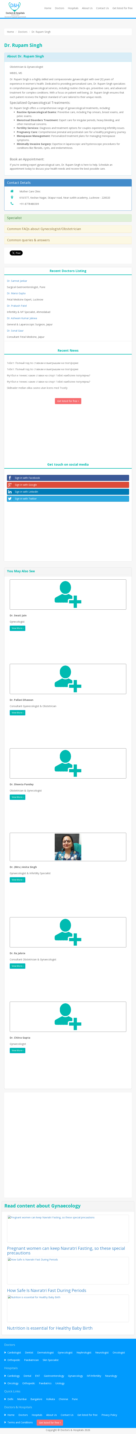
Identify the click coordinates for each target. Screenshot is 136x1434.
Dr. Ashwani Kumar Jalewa (22, 318)
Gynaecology (75, 1375)
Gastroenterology (54, 1375)
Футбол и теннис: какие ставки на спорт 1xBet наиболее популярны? (48, 375)
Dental (27, 1375)
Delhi (10, 1399)
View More (17, 628)
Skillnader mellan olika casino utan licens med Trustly (37, 388)
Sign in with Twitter (26, 498)
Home (47, 8)
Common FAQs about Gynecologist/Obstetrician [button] (44, 229)
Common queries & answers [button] (28, 240)
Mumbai (22, 1399)
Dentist (29, 1352)
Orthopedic (13, 1360)
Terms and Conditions (20, 1422)
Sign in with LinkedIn (26, 491)
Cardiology (13, 1375)
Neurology (111, 1375)
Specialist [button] (14, 218)
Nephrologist (83, 1352)
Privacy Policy (109, 1415)
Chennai (63, 1399)
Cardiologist (14, 1352)
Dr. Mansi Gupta (16, 293)
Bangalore (36, 1399)
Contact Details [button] (19, 182)
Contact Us (102, 8)
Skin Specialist (51, 1360)
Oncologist (119, 1352)
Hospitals (73, 8)
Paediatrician (31, 1360)
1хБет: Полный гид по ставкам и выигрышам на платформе (42, 363)
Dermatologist (45, 1352)
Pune (75, 1399)
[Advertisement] (68, 432)
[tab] (68, 182)
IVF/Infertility (94, 1375)
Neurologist (102, 1352)
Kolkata (50, 1399)
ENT (37, 1375)
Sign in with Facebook (27, 477)
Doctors (59, 8)
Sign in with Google (26, 484)
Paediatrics (45, 1383)
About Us (87, 8)
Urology (59, 1383)
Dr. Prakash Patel (17, 305)
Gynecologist (65, 1352)
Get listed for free (122, 8)
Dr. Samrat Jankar (17, 280)
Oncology (12, 1383)
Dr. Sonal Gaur (15, 330)
